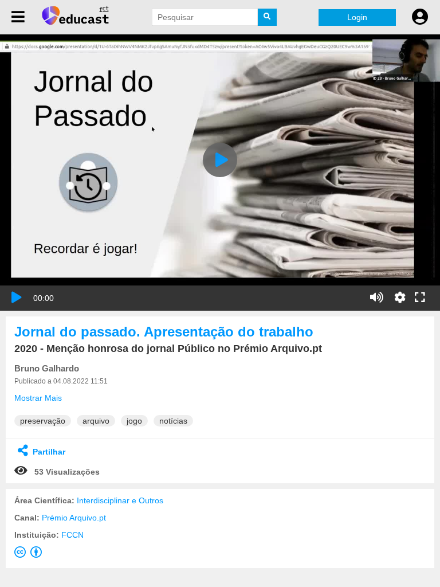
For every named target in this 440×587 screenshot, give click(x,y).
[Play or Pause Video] (16, 297)
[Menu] (18, 17)
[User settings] (420, 17)
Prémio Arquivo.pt (74, 517)
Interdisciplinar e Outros (120, 500)
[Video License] (30, 554)
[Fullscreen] (420, 298)
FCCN (72, 534)
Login (357, 17)
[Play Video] (220, 160)
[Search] (267, 17)
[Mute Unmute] (376, 297)
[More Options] (400, 297)
